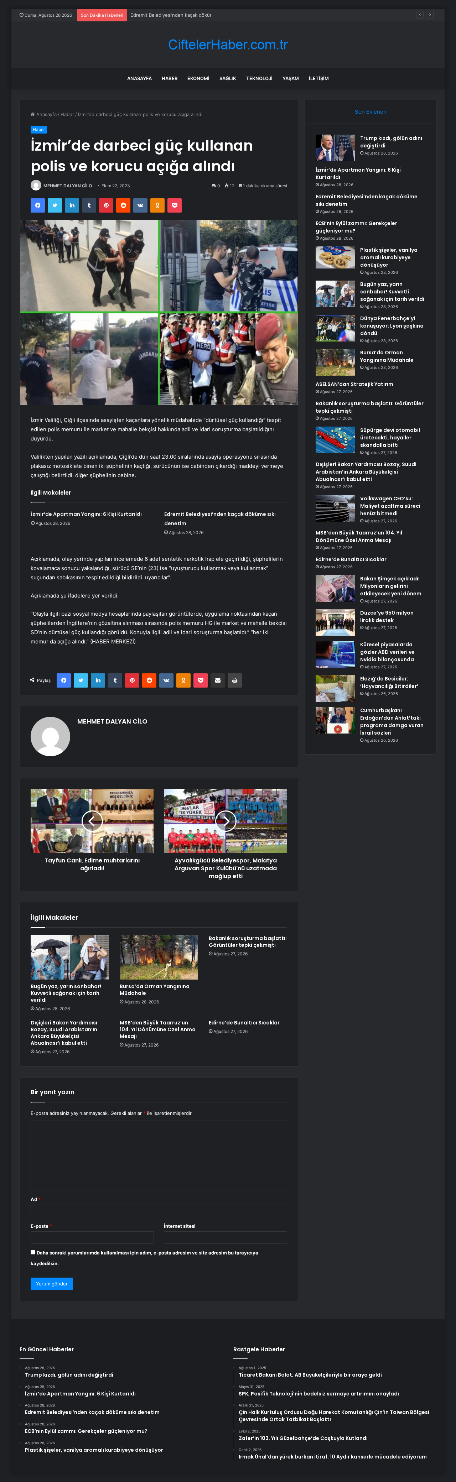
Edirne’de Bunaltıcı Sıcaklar (244, 1022)
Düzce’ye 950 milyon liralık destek (387, 616)
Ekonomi (198, 78)
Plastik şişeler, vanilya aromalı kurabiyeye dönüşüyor (389, 257)
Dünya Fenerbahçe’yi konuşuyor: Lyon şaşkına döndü (392, 326)
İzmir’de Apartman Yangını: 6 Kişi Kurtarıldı (86, 514)
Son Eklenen (371, 111)
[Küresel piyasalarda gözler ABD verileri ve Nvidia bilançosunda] (335, 654)
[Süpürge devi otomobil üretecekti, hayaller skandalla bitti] (335, 440)
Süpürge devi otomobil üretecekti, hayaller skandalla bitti (390, 438)
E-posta (41, 1226)
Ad (36, 1199)
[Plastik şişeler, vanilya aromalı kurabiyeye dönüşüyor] (335, 257)
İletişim (319, 78)
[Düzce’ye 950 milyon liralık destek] (335, 622)
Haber (169, 78)
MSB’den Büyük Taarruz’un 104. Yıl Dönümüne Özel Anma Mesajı (158, 1029)
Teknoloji (259, 78)
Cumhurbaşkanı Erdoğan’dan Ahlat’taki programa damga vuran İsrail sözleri (392, 721)
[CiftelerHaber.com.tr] (228, 44)
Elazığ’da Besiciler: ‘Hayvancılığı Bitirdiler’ (389, 682)
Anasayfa (139, 78)
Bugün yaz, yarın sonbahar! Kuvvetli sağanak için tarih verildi (66, 993)
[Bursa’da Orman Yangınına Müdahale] (159, 957)
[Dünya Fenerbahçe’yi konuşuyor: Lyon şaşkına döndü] (335, 328)
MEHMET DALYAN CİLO (67, 185)
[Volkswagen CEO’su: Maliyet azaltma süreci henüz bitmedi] (335, 508)
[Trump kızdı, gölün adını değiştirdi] (335, 148)
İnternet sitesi (180, 1226)
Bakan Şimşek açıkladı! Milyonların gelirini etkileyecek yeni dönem (390, 586)
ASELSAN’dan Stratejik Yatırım (354, 384)
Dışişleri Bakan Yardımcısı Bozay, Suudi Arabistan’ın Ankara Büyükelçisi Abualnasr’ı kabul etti (64, 1033)
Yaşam (291, 78)
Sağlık (227, 78)
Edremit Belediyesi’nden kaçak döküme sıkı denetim (187, 15)
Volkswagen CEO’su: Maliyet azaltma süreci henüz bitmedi (390, 506)
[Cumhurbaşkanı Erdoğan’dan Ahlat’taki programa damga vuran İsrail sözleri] (335, 720)
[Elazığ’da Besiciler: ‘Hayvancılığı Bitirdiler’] (335, 688)
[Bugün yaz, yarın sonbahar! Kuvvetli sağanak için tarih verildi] (70, 957)
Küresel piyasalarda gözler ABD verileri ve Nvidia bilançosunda (387, 652)
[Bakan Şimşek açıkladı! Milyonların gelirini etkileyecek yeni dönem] (335, 588)
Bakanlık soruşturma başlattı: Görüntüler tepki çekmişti (248, 942)
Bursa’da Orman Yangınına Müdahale (155, 990)
